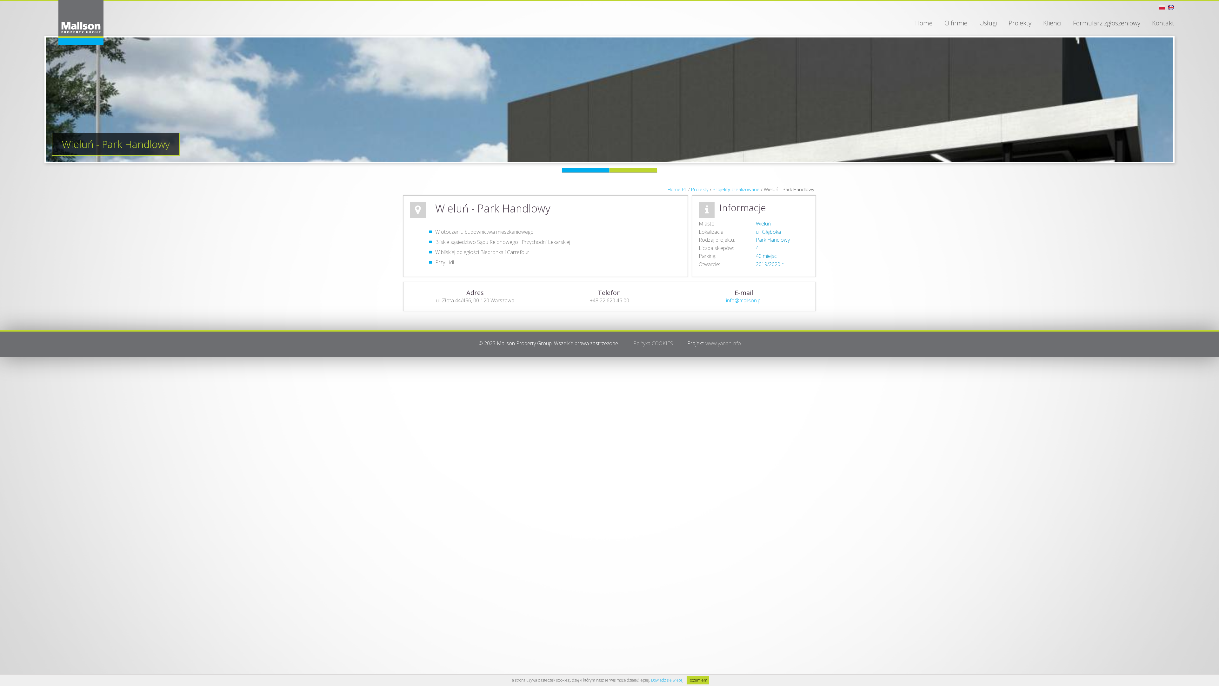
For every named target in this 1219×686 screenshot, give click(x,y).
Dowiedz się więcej (667, 680)
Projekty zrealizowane (736, 189)
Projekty (700, 189)
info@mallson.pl (744, 300)
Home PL (677, 189)
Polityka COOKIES (653, 343)
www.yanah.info (723, 343)
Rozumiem (698, 680)
